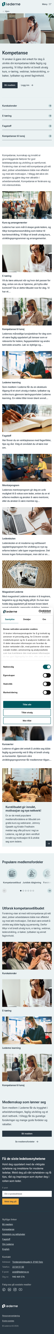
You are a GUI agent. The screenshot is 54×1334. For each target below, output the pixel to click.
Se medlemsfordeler (24, 1141)
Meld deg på (10, 1201)
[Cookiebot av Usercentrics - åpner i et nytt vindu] (39, 611)
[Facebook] (4, 1289)
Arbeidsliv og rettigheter (13, 1234)
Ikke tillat (27, 720)
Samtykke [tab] (10, 619)
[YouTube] (20, 1289)
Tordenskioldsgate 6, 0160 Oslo (27, 1262)
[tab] (20, 890)
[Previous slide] (4, 891)
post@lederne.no (20, 1272)
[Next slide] (49, 891)
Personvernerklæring (11, 1316)
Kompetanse (8, 1229)
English (5, 1249)
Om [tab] (44, 619)
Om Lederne (8, 1244)
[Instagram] (15, 1289)
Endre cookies (8, 1321)
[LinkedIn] (9, 1289)
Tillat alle (27, 704)
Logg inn (25, 85)
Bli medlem (9, 85)
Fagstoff (6, 1239)
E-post (5, 1188)
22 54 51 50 (18, 1267)
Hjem (7, 11)
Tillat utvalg (27, 712)
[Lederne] (11, 4)
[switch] (47, 675)
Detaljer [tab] (27, 619)
